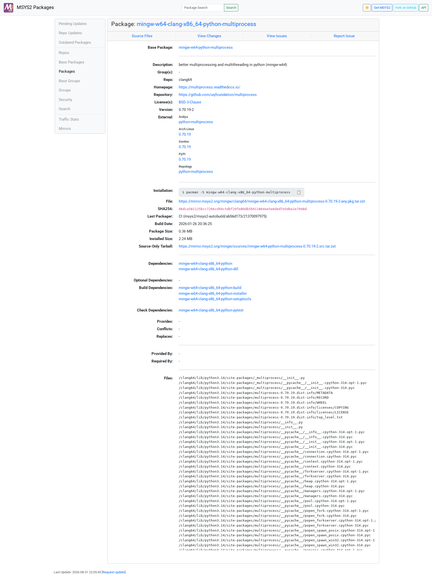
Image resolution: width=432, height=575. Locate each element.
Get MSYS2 (382, 7)
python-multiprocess (196, 122)
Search (231, 7)
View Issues (277, 36)
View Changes (209, 36)
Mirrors (65, 128)
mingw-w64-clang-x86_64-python (205, 263)
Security (65, 99)
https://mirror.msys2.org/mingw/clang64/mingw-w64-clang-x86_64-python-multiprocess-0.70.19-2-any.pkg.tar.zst (272, 201)
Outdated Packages (75, 42)
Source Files (142, 36)
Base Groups (69, 81)
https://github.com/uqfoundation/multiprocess (218, 94)
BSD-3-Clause (190, 102)
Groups (65, 90)
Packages (67, 71)
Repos (64, 52)
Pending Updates (73, 23)
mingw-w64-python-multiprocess (206, 47)
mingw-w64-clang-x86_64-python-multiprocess (196, 24)
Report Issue (344, 36)
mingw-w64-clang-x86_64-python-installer (213, 293)
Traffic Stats (69, 119)
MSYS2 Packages (35, 7)
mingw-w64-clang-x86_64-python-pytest (211, 310)
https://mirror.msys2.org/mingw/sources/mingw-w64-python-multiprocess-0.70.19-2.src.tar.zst (257, 246)
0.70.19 (185, 134)
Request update (113, 572)
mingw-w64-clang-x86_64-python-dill (208, 269)
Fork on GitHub (405, 7)
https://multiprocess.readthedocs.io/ (209, 87)
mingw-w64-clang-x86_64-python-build (210, 288)
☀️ (367, 7)
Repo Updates (70, 33)
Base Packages (71, 62)
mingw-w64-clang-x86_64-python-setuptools (215, 299)
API (423, 7)
